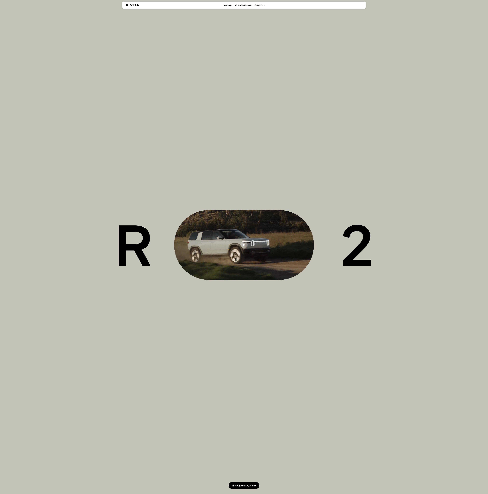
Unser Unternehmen (243, 5)
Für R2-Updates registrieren (244, 485)
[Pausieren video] (244, 245)
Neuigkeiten (259, 5)
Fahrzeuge (228, 5)
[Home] (133, 5)
